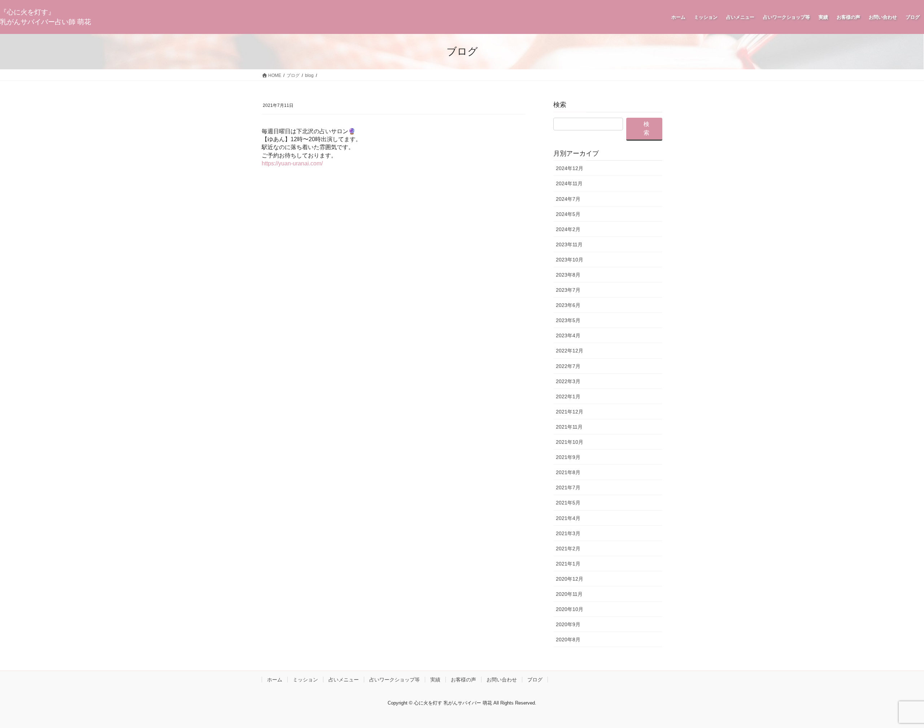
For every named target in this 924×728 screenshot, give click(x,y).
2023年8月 (568, 275)
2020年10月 (569, 609)
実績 (435, 679)
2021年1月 (568, 564)
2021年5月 (568, 503)
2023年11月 (569, 244)
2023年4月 (568, 335)
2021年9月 (568, 457)
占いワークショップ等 (394, 679)
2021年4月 (568, 518)
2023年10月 (569, 260)
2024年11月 (569, 183)
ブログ (534, 679)
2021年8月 (568, 472)
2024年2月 (568, 229)
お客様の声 (463, 679)
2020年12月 (569, 579)
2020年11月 (569, 594)
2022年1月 (568, 396)
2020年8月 (568, 639)
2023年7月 (568, 290)
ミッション (305, 679)
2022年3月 (568, 381)
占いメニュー (343, 679)
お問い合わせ (502, 679)
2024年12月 (569, 168)
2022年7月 (568, 366)
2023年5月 (568, 320)
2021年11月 (569, 427)
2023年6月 (568, 305)
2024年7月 (568, 199)
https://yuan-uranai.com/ (292, 163)
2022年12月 (569, 351)
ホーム (274, 679)
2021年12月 (569, 412)
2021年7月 (568, 487)
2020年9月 (568, 624)
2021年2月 (568, 548)
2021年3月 (568, 533)
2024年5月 (568, 214)
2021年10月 (569, 442)
